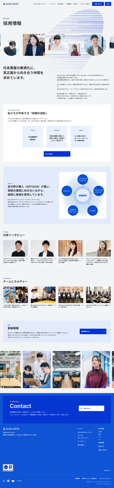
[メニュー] (108, 4)
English (87, 3)
